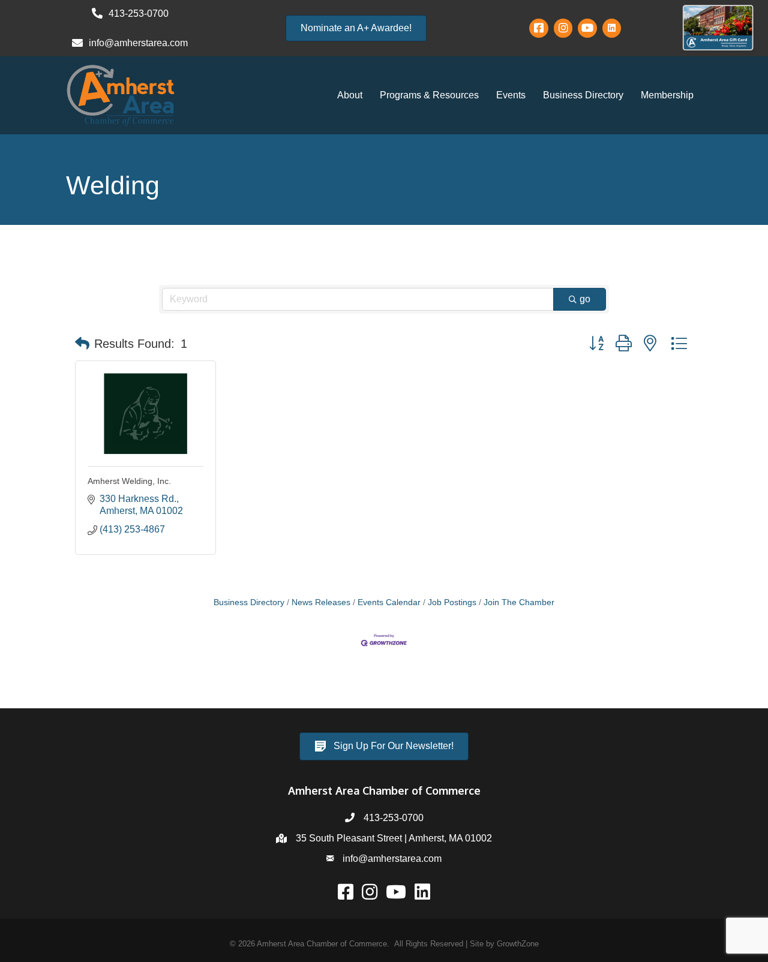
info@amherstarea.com (392, 858)
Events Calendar (389, 602)
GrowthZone (518, 943)
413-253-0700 (394, 818)
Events (511, 95)
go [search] (585, 299)
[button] (82, 343)
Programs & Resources (429, 95)
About (349, 95)
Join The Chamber (519, 602)
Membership (667, 95)
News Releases (321, 602)
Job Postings (452, 602)
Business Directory (583, 95)
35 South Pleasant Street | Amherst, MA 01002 (394, 838)
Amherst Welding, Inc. (129, 481)
